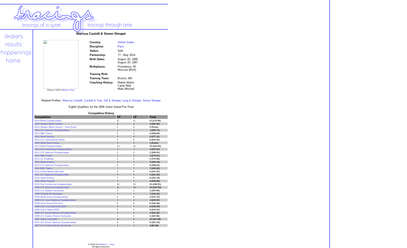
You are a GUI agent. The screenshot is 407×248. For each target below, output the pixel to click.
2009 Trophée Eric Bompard (48, 194)
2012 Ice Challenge (44, 159)
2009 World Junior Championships (51, 197)
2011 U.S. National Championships (52, 174)
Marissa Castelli (72, 100)
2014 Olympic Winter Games (48, 124)
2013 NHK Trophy (43, 133)
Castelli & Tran (93, 100)
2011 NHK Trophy (43, 168)
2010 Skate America (44, 178)
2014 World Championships (48, 120)
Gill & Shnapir (112, 100)
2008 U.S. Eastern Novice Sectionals (53, 216)
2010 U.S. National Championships (52, 187)
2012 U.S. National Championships (52, 165)
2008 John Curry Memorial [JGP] (50, 206)
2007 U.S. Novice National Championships (55, 222)
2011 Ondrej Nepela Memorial (49, 171)
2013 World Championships (48, 146)
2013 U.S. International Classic (50, 140)
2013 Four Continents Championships (53, 149)
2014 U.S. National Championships (52, 130)
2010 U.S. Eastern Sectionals (49, 190)
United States (126, 42)
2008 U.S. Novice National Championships (55, 213)
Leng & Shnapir (131, 100)
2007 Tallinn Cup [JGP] (46, 219)
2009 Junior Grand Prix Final (49, 203)
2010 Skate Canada (44, 181)
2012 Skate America (44, 162)
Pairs (121, 46)
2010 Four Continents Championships (53, 184)
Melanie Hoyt (68, 90)
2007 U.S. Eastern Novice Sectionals (53, 225)
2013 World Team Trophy (47, 143)
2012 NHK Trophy (43, 155)
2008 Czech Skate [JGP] (47, 209)
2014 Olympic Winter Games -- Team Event (56, 127)
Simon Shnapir (152, 100)
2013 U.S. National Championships (52, 152)
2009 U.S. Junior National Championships (55, 200)
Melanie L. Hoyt (106, 244)
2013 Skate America (44, 136)
